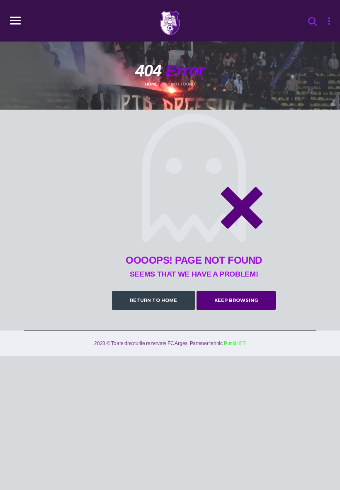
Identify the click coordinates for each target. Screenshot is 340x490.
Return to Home (153, 300)
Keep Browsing (236, 300)
